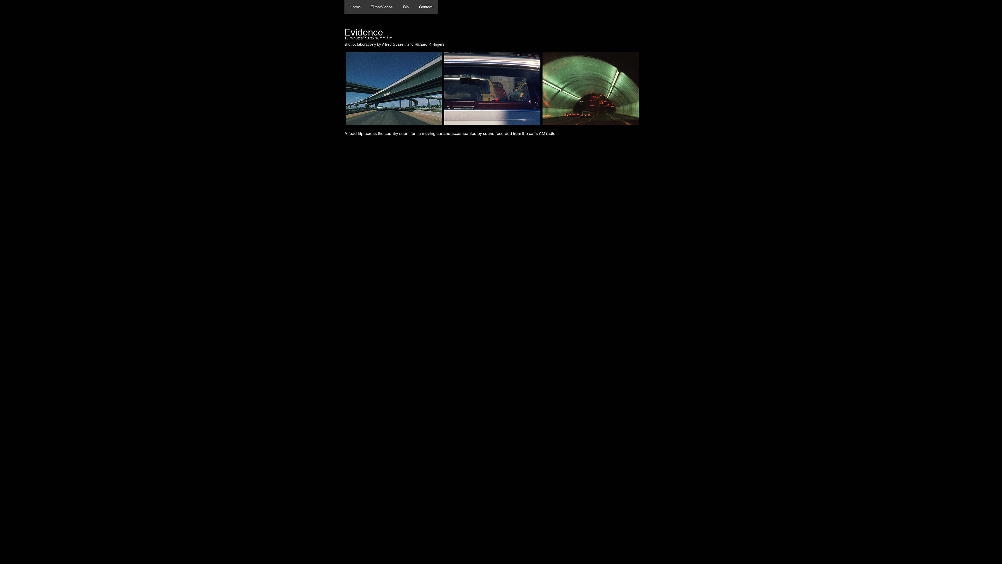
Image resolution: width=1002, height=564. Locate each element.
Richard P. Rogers (429, 44)
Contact (425, 6)
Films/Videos (382, 6)
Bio (406, 6)
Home (355, 6)
